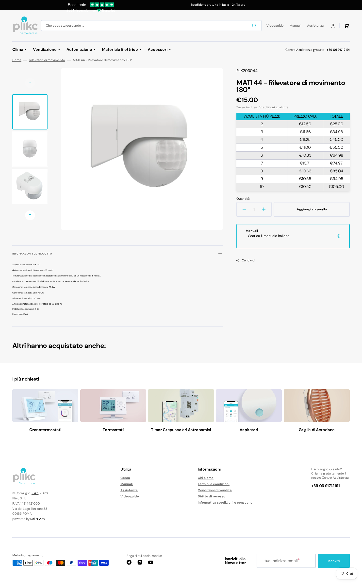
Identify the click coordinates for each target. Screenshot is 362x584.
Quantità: (243, 199)
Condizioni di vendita (215, 490)
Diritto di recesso (211, 496)
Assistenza (129, 490)
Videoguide (129, 496)
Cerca (125, 478)
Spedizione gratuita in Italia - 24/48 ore (218, 5)
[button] (333, 25)
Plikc (35, 493)
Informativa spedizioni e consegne (225, 502)
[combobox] (151, 25)
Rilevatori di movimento (47, 60)
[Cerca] (255, 25)
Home (16, 60)
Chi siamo (206, 478)
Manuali (126, 484)
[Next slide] (30, 215)
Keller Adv (37, 519)
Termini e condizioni (214, 484)
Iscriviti (334, 561)
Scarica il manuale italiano (268, 236)
